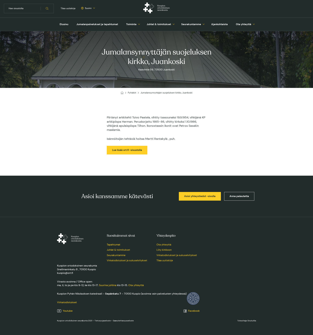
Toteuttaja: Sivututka (246, 320)
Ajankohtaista (219, 24)
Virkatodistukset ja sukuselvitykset (127, 260)
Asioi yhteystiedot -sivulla (200, 196)
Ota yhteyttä (243, 24)
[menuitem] (64, 24)
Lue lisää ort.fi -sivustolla (127, 150)
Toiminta (131, 24)
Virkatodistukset (67, 302)
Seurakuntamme (191, 24)
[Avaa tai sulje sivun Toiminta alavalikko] (139, 23)
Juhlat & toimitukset (159, 24)
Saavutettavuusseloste (123, 320)
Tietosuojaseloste (103, 320)
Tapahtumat (113, 244)
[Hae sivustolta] (47, 8)
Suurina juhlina (107, 285)
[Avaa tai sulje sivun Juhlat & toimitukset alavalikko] (173, 23)
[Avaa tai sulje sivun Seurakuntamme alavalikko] (203, 23)
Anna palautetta (239, 196)
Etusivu (64, 24)
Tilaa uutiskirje (68, 8)
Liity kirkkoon (164, 249)
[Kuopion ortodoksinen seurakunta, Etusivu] (156, 8)
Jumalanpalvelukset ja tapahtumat (97, 24)
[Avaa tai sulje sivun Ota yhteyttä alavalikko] (253, 23)
